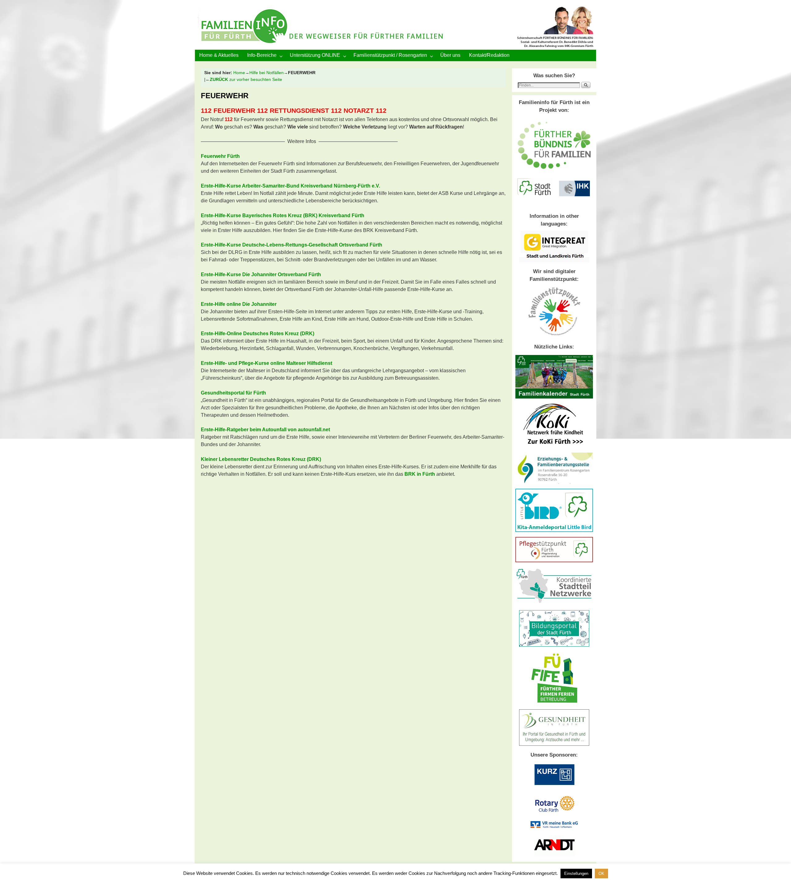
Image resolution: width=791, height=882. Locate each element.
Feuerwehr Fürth (220, 156)
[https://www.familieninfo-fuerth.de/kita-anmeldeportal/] (554, 530)
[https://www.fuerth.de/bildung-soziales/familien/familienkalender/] (554, 397)
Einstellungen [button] (576, 873)
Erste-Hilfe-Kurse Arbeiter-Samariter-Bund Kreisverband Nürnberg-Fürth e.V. (290, 185)
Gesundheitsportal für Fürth (233, 392)
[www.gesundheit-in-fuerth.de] (554, 744)
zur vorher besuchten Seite (246, 79)
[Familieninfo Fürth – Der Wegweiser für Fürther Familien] (395, 27)
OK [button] (601, 873)
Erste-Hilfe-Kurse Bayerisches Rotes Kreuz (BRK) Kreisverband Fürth (282, 215)
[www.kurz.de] (554, 786)
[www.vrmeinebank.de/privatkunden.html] (554, 826)
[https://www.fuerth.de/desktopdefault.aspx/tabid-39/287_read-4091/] (554, 482)
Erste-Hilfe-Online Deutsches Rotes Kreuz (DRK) (257, 333)
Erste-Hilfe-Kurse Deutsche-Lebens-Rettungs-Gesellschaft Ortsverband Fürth (291, 244)
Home (239, 72)
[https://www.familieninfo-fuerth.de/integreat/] (554, 260)
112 (206, 110)
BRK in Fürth (419, 474)
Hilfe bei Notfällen (266, 72)
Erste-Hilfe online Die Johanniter (239, 304)
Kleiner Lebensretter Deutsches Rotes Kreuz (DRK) (261, 459)
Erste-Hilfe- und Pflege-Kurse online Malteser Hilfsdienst (266, 363)
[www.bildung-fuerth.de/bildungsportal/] (554, 645)
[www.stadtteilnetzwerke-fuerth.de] (554, 603)
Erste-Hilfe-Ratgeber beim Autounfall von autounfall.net (265, 429)
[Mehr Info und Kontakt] (554, 560)
